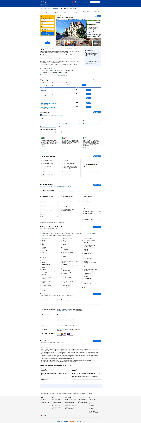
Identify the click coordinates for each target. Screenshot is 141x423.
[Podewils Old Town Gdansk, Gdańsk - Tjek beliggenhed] (56, 19)
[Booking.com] (45, 2)
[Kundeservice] (75, 2)
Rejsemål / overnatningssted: (46, 18)
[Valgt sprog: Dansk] (72, 2)
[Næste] (100, 31)
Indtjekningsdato (43, 21)
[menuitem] (44, 5)
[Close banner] (100, 190)
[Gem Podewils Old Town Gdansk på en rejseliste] (95, 16)
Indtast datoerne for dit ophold (62, 310)
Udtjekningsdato (43, 24)
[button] (47, 29)
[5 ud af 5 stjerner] (57, 15)
